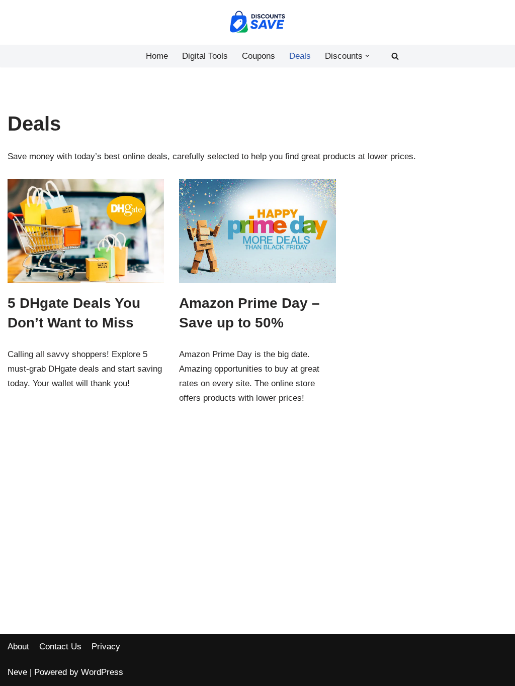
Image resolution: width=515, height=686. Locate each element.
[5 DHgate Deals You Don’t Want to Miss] (86, 231)
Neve (17, 672)
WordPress (102, 672)
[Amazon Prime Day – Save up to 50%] (257, 231)
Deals (300, 56)
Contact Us (60, 646)
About (18, 646)
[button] (367, 56)
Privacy (106, 646)
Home (157, 56)
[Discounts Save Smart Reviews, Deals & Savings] (257, 22)
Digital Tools (205, 56)
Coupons (258, 56)
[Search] (395, 56)
